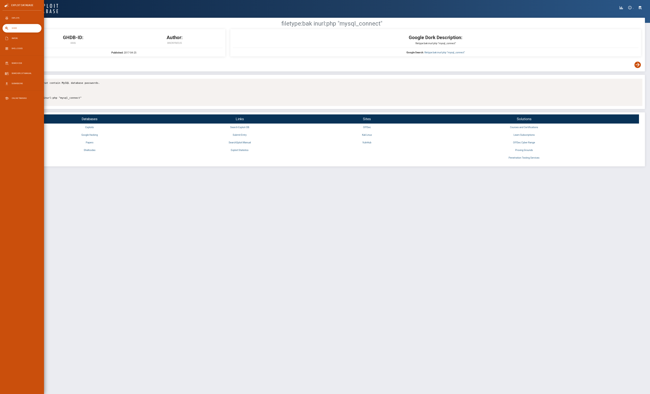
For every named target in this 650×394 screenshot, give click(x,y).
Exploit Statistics (239, 150)
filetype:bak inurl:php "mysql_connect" (444, 52)
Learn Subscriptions (524, 135)
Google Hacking (89, 135)
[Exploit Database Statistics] (621, 8)
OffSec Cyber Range (524, 142)
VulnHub (366, 142)
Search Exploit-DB (239, 127)
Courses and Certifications (524, 127)
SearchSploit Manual (240, 142)
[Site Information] (631, 8)
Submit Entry (240, 135)
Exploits (89, 127)
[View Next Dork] (637, 65)
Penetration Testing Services (524, 157)
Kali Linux (367, 135)
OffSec (367, 127)
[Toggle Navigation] (22, 8)
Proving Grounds (524, 150)
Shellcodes (89, 150)
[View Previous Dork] (26, 65)
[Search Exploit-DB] (640, 8)
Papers (89, 142)
